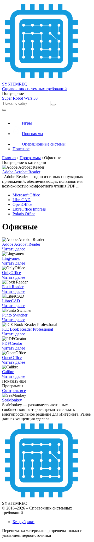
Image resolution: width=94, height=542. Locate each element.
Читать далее (13, 249)
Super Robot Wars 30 (20, 98)
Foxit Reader (13, 287)
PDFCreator (12, 343)
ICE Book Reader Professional (27, 329)
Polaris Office (24, 214)
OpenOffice (22, 204)
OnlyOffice (11, 272)
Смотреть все (14, 390)
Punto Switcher (14, 315)
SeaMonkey (12, 400)
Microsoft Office (26, 195)
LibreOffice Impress (29, 209)
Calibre (8, 371)
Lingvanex (11, 258)
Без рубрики (23, 521)
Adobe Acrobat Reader (21, 172)
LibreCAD (22, 199)
